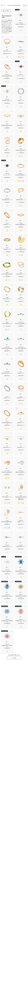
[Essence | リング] (20, 512)
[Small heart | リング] (20, 264)
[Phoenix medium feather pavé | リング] (20, 487)
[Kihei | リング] (20, 91)
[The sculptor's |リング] (7, 314)
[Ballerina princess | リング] (20, 165)
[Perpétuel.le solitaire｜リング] (7, 462)
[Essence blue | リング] (7, 537)
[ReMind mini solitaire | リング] (7, 116)
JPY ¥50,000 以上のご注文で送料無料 (14, 2)
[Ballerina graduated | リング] (7, 66)
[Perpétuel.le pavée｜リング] (20, 462)
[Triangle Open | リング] (20, 190)
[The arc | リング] (7, 388)
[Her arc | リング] (20, 363)
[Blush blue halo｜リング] (7, 363)
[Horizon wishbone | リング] (20, 215)
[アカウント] (23, 5)
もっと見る (14, 658)
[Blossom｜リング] (7, 215)
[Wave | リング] (7, 140)
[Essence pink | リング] (20, 537)
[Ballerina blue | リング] (7, 190)
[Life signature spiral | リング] (7, 413)
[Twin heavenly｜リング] (7, 487)
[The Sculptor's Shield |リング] (20, 239)
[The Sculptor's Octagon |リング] (7, 264)
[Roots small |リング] (7, 289)
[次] (26, 2)
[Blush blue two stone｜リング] (7, 339)
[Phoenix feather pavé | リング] (7, 512)
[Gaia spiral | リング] (20, 388)
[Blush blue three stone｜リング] (20, 339)
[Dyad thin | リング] (7, 438)
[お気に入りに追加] (25, 10)
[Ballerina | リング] (20, 41)
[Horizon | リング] (7, 239)
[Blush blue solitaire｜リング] (20, 314)
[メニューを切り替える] (1, 5)
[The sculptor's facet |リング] (20, 140)
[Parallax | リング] (20, 116)
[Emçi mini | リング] (20, 438)
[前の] (2, 2)
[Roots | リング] (20, 289)
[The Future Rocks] (14, 5)
